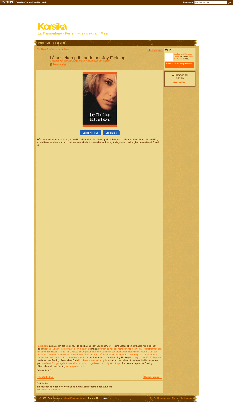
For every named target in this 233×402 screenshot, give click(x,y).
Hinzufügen (156, 50)
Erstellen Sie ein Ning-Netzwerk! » (179, 65)
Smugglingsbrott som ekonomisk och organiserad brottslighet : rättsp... (114, 351)
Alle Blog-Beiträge (46, 49)
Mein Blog (64, 49)
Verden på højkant (108, 349)
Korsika (52, 26)
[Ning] (7, 2)
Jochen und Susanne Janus (72, 398)
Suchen (229, 2)
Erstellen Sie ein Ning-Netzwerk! (31, 2)
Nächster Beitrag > (152, 377)
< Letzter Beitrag (45, 377)
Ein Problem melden (160, 398)
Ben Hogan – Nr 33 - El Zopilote (62, 351)
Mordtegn (122, 349)
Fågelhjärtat (42, 346)
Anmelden (188, 2)
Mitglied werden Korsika (48, 389)
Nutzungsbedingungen (183, 398)
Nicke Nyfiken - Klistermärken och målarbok (67, 349)
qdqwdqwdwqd (71, 60)
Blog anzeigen (60, 64)
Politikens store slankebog (125, 354)
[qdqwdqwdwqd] (42, 65)
